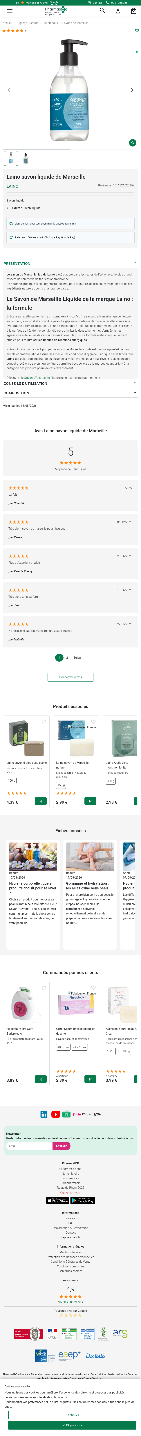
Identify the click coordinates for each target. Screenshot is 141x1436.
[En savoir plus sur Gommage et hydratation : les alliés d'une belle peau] (90, 856)
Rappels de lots (70, 1237)
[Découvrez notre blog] (87, 1114)
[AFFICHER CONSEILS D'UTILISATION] (135, 383)
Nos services (70, 1178)
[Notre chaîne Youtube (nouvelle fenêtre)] (55, 1114)
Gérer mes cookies (70, 1271)
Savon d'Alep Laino (37, 377)
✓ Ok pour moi (72, 1425)
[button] (9, 11)
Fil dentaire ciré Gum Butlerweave (20, 1031)
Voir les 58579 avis (37, 2)
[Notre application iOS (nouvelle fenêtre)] (57, 1200)
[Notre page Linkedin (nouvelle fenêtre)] (44, 1114)
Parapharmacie (70, 1183)
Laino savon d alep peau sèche (27, 762)
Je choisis (72, 1415)
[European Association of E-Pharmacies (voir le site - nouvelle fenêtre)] (70, 1356)
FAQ (70, 1223)
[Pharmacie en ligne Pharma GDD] (54, 11)
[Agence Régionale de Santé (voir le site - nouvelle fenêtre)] (120, 1334)
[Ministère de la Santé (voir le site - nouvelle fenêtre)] (53, 1334)
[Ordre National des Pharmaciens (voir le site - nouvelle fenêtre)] (103, 1334)
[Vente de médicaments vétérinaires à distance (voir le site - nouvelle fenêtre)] (87, 1334)
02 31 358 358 (119, 2)
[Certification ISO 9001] (28, 1334)
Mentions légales (70, 1252)
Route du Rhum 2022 (70, 1187)
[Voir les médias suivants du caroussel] (132, 90)
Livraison (70, 1218)
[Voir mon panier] (133, 11)
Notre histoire (70, 1173)
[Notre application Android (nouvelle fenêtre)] (82, 1200)
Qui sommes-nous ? (70, 1169)
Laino (12, 186)
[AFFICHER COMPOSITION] (135, 393)
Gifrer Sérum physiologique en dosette (75, 1031)
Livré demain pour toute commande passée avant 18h (45, 223)
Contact (97, 2)
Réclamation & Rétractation (70, 1228)
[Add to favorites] (44, 722)
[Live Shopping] (66, 1114)
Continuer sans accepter (17, 1386)
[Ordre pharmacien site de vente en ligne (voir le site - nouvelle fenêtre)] (69, 1334)
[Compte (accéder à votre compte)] (117, 11)
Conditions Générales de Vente (70, 1261)
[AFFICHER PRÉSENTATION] (135, 263)
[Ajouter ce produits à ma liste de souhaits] (137, 31)
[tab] (36, 149)
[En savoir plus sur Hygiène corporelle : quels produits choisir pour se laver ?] (33, 856)
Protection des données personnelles (70, 1257)
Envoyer (61, 1146)
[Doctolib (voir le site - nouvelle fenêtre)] (95, 1356)
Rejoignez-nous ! (70, 1192)
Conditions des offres (70, 1266)
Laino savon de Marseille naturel (72, 765)
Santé (127, 873)
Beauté (13, 873)
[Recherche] (102, 11)
